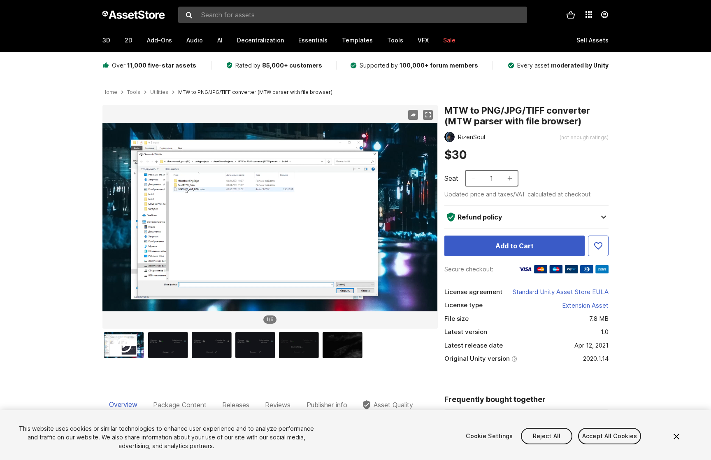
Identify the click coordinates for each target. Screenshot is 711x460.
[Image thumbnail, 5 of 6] (301, 345)
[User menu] (604, 15)
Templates (357, 40)
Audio (194, 40)
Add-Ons (159, 40)
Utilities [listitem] (159, 92)
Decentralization (260, 40)
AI (220, 40)
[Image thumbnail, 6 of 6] (344, 345)
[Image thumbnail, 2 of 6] (170, 345)
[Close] (676, 436)
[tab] (123, 405)
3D (106, 40)
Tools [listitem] (133, 92)
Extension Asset (585, 305)
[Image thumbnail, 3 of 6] (213, 345)
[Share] (413, 115)
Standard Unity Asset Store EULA (561, 292)
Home (109, 92)
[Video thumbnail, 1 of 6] (126, 345)
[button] (571, 15)
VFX (423, 40)
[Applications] (589, 14)
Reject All (546, 435)
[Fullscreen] (428, 115)
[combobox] (352, 15)
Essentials (313, 40)
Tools (395, 40)
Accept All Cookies (609, 435)
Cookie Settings (489, 435)
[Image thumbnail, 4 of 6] (257, 345)
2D (128, 40)
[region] (269, 217)
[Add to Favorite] (598, 246)
